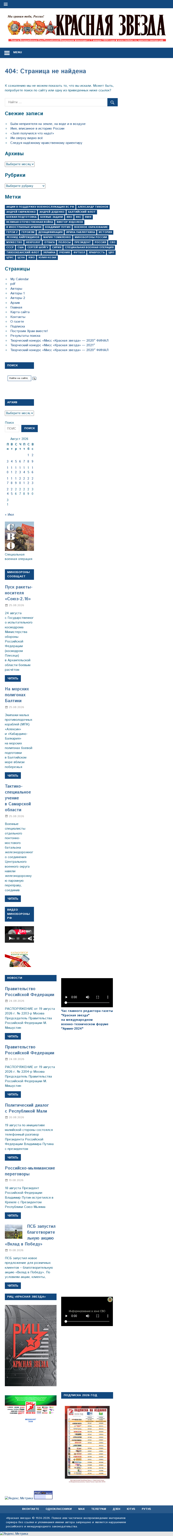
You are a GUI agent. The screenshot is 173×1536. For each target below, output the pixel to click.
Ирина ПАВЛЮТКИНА (80, 232)
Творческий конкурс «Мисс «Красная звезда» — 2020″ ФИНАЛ (59, 340)
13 (20, 470)
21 (24, 480)
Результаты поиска (25, 335)
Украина (49, 252)
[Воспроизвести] (10, 938)
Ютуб (131, 1509)
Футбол (79, 252)
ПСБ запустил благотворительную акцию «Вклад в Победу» (30, 1235)
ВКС (78, 217)
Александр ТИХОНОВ (93, 207)
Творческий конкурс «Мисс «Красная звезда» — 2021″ (52, 345)
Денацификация (50, 232)
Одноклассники (59, 1509)
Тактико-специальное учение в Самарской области (18, 798)
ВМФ (88, 217)
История (105, 232)
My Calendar (19, 279)
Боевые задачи (51, 217)
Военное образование (91, 227)
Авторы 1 (17, 293)
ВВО (69, 217)
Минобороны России (91, 237)
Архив (15, 302)
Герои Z (12, 232)
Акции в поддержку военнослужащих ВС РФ (40, 207)
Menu (17, 52)
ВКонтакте (30, 1509)
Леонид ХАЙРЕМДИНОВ (22, 237)
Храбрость (97, 252)
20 (20, 480)
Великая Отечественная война (29, 222)
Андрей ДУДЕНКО (51, 212)
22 (28, 480)
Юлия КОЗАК (47, 257)
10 (7, 470)
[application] (19, 934)
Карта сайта (20, 312)
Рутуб (146, 1509)
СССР (10, 247)
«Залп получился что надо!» (32, 133)
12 (16, 470)
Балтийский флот (82, 212)
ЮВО (31, 257)
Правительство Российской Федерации (29, 992)
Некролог (33, 242)
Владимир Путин (57, 227)
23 (32, 480)
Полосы (64, 242)
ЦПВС (10, 257)
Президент (82, 242)
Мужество (14, 242)
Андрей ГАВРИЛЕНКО (21, 212)
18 (11, 480)
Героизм (28, 232)
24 (8, 491)
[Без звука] (30, 938)
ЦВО (111, 252)
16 (32, 470)
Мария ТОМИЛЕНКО (57, 237)
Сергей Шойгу (37, 247)
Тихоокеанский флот (22, 252)
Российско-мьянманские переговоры (30, 1171)
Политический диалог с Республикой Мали (27, 1108)
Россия (100, 242)
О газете (17, 321)
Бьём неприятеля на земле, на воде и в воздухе (48, 124)
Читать (13, 678)
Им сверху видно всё (26, 138)
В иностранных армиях (23, 227)
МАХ (81, 1509)
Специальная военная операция (89, 247)
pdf (12, 283)
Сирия (56, 247)
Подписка (17, 326)
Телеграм (98, 1509)
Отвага (49, 242)
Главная (16, 307)
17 (8, 480)
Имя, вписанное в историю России (37, 128)
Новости (14, 978)
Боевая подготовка (21, 217)
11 (11, 470)
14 (24, 470)
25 (12, 491)
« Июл (9, 514)
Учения (64, 252)
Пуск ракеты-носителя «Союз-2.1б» (18, 593)
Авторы (16, 288)
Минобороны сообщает (18, 574)
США (21, 247)
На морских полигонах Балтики (17, 695)
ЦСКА (21, 257)
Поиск (9, 423)
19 (16, 480)
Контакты (17, 317)
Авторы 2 (17, 298)
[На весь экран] (32, 938)
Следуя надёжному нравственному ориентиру (46, 143)
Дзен (116, 1509)
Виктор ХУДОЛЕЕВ (70, 222)
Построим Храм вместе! (29, 331)
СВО (112, 242)
